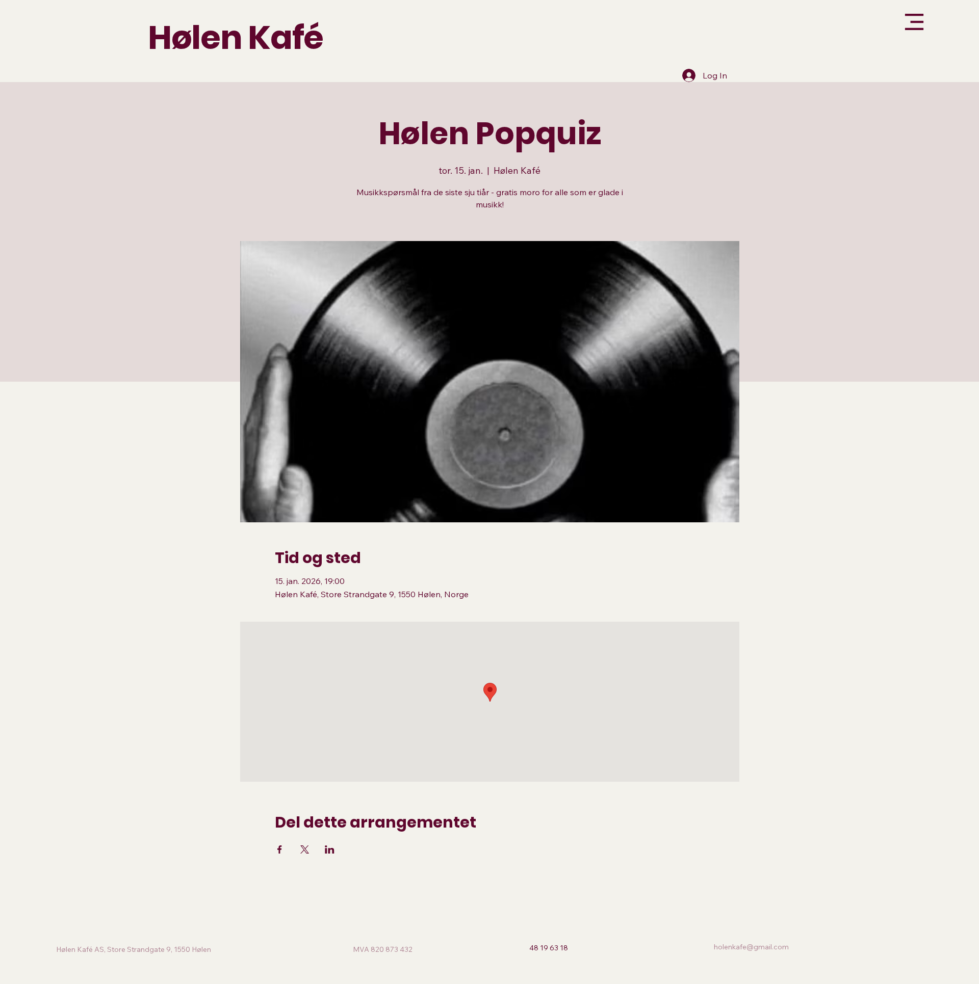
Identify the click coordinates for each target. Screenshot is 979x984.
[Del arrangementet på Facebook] (280, 849)
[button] (858, 29)
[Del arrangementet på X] (305, 849)
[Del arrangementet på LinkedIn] (329, 849)
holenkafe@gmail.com (751, 946)
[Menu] (889, 22)
